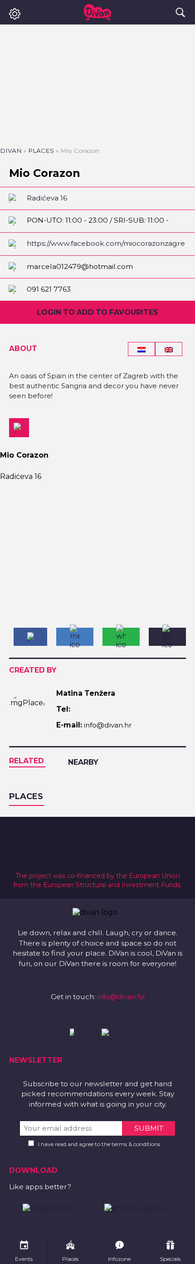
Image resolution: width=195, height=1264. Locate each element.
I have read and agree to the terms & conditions (99, 1144)
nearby (83, 762)
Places (41, 150)
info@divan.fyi (121, 996)
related (26, 760)
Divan (11, 150)
